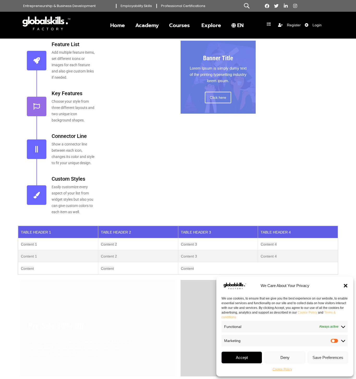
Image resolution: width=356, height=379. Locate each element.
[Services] (268, 24)
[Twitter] (276, 6)
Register (294, 25)
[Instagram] (295, 6)
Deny (285, 357)
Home (117, 25)
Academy (147, 25)
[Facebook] (267, 6)
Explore (211, 25)
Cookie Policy (307, 312)
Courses (179, 25)
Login (317, 25)
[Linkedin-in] (286, 6)
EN (240, 25)
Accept (242, 357)
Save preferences (327, 357)
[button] (345, 285)
